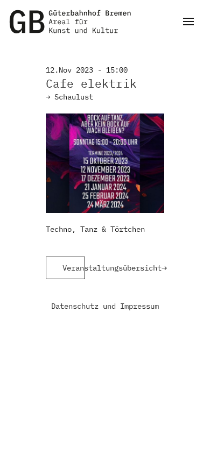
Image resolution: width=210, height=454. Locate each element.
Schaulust (73, 97)
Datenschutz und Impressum (105, 306)
